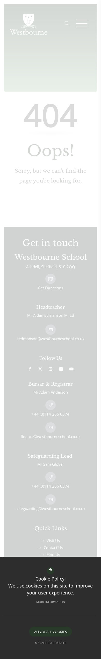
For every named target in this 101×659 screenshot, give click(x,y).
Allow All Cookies (50, 631)
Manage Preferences (50, 643)
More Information (50, 602)
